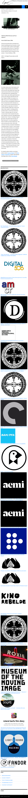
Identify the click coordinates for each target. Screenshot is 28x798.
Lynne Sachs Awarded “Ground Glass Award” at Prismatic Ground (14, 585)
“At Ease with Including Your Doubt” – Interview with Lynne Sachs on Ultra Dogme (13, 708)
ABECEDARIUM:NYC (6, 775)
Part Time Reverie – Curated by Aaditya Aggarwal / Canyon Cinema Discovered (13, 226)
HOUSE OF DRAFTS (6, 777)
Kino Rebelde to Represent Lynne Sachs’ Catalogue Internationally (11, 614)
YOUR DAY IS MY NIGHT (7, 784)
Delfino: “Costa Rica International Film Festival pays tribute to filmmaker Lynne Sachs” (13, 324)
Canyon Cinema (10, 153)
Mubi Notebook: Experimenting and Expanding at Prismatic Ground (12, 555)
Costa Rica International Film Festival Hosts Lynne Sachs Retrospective (12, 341)
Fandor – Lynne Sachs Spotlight (7, 471)
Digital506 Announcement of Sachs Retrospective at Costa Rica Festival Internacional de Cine (14, 278)
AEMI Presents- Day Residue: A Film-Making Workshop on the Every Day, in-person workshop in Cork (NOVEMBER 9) (13, 499)
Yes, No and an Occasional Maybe (7, 767)
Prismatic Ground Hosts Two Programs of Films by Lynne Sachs (13, 570)
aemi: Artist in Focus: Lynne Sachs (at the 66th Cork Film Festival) (14, 527)
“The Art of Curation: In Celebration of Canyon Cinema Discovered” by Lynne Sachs (12, 198)
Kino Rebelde (14, 156)
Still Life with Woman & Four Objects (10, 160)
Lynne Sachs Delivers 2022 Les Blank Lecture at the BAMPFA (13, 443)
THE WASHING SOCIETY (7, 782)
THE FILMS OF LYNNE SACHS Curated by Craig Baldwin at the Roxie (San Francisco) (13, 667)
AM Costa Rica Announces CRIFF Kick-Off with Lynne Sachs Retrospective (13, 295)
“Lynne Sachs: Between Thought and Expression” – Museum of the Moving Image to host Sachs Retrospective (13, 692)
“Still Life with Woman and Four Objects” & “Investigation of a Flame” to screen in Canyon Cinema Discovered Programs (13, 370)
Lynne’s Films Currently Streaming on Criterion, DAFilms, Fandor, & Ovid (14, 427)
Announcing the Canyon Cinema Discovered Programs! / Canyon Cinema (14, 399)
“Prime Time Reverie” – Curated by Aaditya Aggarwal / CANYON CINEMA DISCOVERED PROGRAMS (14, 255)
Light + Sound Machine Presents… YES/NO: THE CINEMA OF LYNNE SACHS (13, 758)
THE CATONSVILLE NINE (7, 780)
